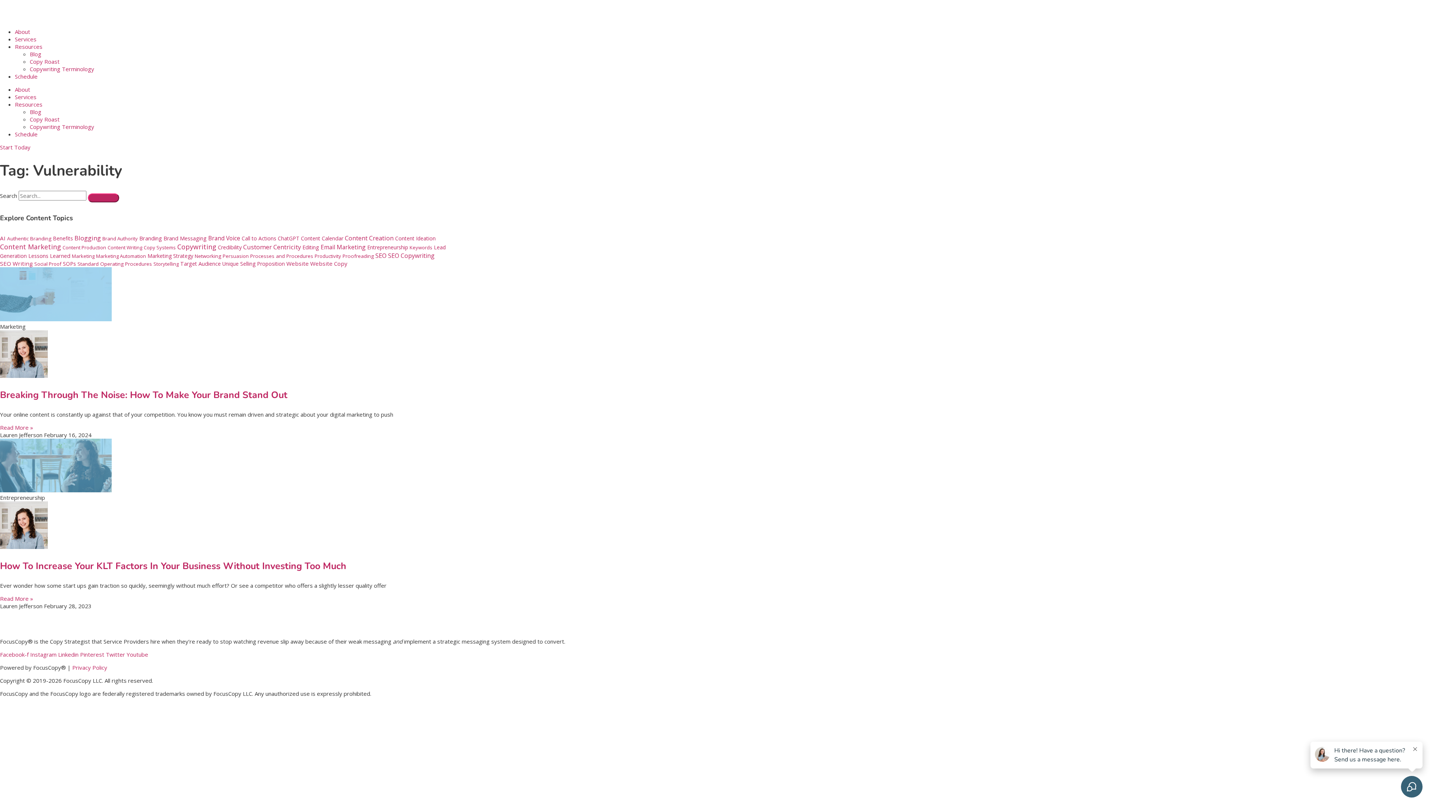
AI (3, 238)
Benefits (63, 238)
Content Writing (125, 247)
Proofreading (358, 256)
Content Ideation (415, 238)
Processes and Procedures (281, 256)
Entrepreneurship (387, 247)
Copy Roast (45, 61)
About (22, 31)
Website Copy (328, 263)
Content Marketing (30, 246)
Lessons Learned (49, 255)
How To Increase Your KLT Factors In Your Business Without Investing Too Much (173, 566)
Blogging (87, 238)
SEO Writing (16, 263)
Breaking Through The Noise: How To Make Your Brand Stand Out (143, 395)
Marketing (83, 256)
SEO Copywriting (411, 256)
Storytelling (166, 264)
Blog (35, 54)
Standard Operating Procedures (114, 264)
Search (8, 195)
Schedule (26, 76)
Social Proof (47, 264)
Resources (28, 46)
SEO (381, 255)
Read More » (16, 427)
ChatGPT (288, 238)
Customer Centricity (272, 247)
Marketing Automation (121, 256)
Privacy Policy (89, 667)
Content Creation (369, 238)
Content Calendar (322, 238)
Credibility (230, 247)
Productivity (328, 256)
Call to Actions (259, 238)
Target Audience (200, 263)
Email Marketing (343, 247)
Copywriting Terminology (62, 69)
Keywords (421, 247)
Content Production (84, 247)
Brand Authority (120, 238)
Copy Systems (160, 247)
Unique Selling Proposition (253, 263)
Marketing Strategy (170, 255)
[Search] (103, 197)
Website (297, 263)
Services (25, 39)
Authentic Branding (29, 238)
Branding (150, 238)
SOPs (69, 263)
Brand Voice (224, 238)
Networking (208, 256)
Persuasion (236, 256)
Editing (310, 247)
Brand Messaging (185, 238)
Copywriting (196, 246)
